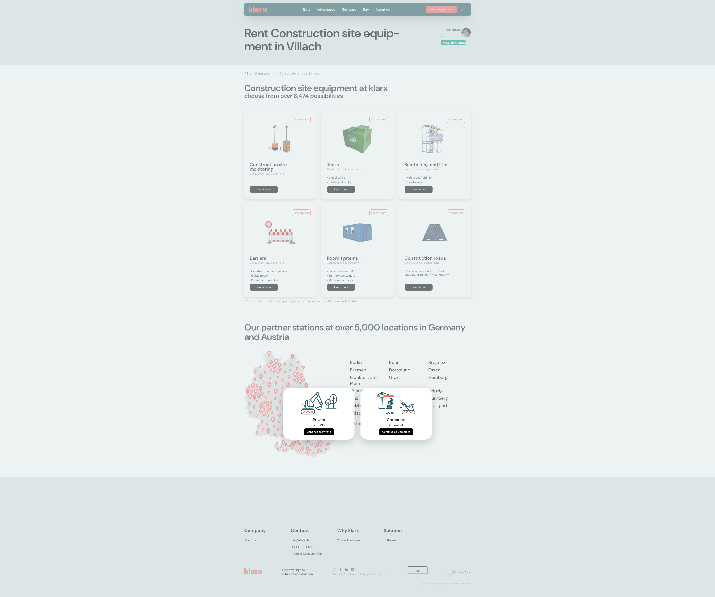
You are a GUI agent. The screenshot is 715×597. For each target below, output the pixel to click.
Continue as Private (319, 431)
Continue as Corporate (396, 431)
